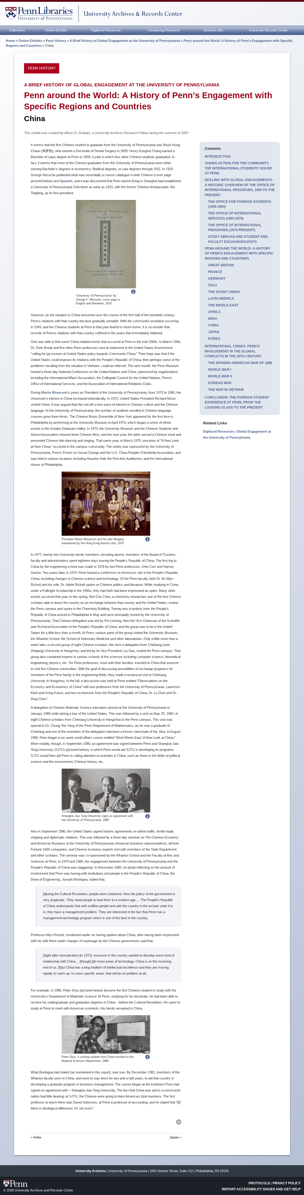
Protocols (259, 1183)
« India (36, 1137)
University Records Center (268, 30)
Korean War (219, 383)
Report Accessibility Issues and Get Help (261, 1189)
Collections (17, 30)
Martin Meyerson (54, 392)
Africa (214, 312)
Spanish (66, 181)
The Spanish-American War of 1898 (240, 363)
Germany (216, 278)
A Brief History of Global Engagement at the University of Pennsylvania (125, 41)
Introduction (218, 156)
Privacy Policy (287, 1183)
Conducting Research (163, 30)
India (212, 318)
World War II (220, 376)
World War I (219, 369)
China (213, 325)
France (215, 272)
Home (10, 41)
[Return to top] (178, 1123)
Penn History (56, 41)
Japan (213, 332)
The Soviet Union (224, 292)
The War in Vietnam (226, 389)
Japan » (175, 1137)
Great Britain (221, 265)
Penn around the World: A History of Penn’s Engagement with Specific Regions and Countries (239, 253)
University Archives (90, 1171)
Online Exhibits (56, 30)
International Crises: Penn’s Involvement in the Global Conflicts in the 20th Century (233, 351)
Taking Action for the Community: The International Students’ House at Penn (238, 168)
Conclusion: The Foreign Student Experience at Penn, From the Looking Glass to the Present (237, 402)
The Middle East (223, 305)
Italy (212, 285)
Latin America (221, 298)
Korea (214, 338)
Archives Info (213, 30)
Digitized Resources (106, 30)
